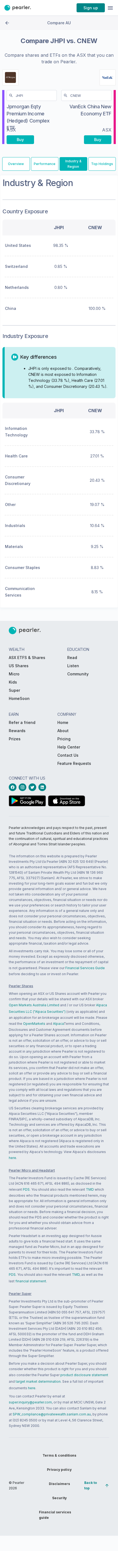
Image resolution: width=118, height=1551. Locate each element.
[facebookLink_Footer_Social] (14, 787)
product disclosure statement (84, 1375)
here (12, 1158)
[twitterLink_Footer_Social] (33, 787)
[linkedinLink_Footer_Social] (43, 787)
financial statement (30, 1281)
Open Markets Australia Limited (34, 1005)
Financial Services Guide (85, 968)
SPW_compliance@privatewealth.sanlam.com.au (52, 1414)
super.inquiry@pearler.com (30, 1402)
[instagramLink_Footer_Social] (24, 787)
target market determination (38, 1381)
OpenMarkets (34, 1024)
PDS (26, 1189)
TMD (90, 1189)
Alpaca (58, 1024)
